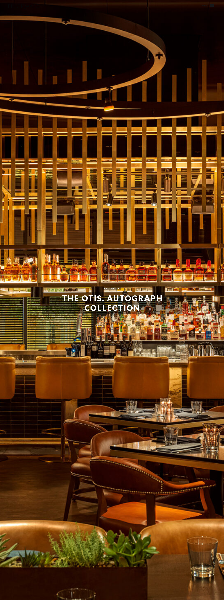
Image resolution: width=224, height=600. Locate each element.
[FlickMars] (23, 6)
